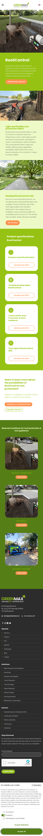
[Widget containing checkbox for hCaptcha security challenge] (17, 762)
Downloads (7, 649)
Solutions (6, 664)
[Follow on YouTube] (10, 623)
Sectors (5, 708)
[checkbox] (7, 812)
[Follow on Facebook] (3, 623)
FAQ (5, 641)
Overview (37, 785)
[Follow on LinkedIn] (7, 623)
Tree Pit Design (9, 684)
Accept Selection (21, 825)
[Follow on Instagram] (5, 623)
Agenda (6, 645)
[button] (3, 4)
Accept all (21, 831)
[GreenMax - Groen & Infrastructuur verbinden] (21, 4)
